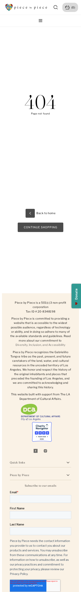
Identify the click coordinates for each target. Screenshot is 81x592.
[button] (56, 7)
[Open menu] (40, 21)
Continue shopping (40, 227)
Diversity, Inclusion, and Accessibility (40, 344)
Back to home (46, 213)
